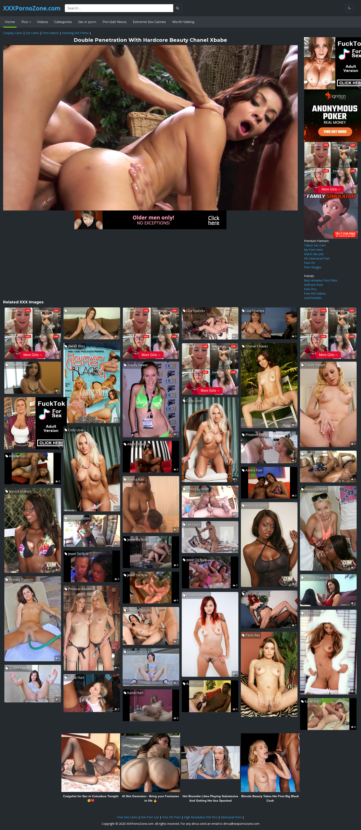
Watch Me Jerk (314, 254)
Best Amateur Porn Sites (320, 280)
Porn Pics (310, 289)
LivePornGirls (313, 298)
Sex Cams (32, 33)
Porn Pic (309, 263)
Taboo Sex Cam (315, 245)
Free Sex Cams (127, 817)
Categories (63, 22)
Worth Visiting (183, 22)
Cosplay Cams (12, 33)
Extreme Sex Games (149, 22)
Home (10, 22)
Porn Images (312, 267)
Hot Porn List (150, 817)
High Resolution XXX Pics (200, 817)
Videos (42, 22)
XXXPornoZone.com (32, 8)
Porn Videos (50, 33)
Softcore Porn (313, 285)
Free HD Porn (171, 817)
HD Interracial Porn (317, 258)
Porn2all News (114, 22)
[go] (177, 8)
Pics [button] (25, 22)
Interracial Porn (231, 817)
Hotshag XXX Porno (75, 33)
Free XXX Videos (315, 293)
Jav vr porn (87, 22)
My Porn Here (313, 250)
